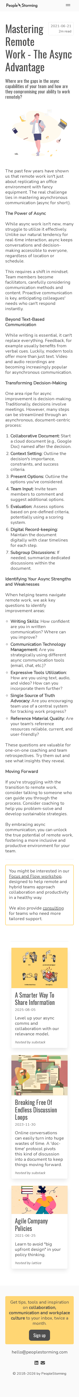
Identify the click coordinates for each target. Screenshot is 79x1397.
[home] (22, 6)
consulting (53, 908)
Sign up (39, 1335)
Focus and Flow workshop (35, 876)
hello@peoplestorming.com (40, 1352)
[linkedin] (36, 1364)
